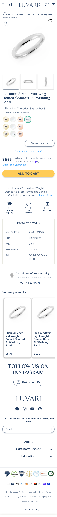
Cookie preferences (30, 501)
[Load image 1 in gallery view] (11, 81)
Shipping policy (46, 496)
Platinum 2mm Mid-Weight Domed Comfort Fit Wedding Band (15, 339)
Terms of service (29, 496)
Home (5, 13)
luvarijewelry (30, 381)
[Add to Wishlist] (50, 21)
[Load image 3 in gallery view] (46, 81)
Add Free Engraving (14, 164)
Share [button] (36, 282)
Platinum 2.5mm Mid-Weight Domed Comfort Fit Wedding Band (27, 15)
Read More (45, 195)
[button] (40, 5)
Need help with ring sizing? (28, 151)
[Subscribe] (51, 429)
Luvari (15, 492)
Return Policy (45, 492)
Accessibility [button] (32, 509)
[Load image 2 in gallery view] (28, 81)
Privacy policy (13, 496)
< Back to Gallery (10, 17)
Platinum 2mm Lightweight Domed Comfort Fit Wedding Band (44, 339)
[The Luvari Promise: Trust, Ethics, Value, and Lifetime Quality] (28, 476)
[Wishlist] (47, 5)
